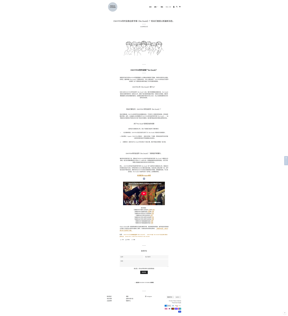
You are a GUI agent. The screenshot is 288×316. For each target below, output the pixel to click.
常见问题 (109, 299)
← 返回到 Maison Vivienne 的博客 (144, 282)
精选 (162, 7)
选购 (155, 7)
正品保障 (109, 301)
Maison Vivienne (177, 301)
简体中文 (169, 297)
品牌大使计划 (129, 299)
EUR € (177, 297)
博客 (127, 296)
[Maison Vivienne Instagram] (144, 180)
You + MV (168, 7)
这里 (149, 210)
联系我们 (109, 296)
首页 (150, 7)
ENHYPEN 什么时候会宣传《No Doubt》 (135, 234)
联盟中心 (128, 301)
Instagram (149, 296)
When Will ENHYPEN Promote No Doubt (137, 236)
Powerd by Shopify (176, 303)
